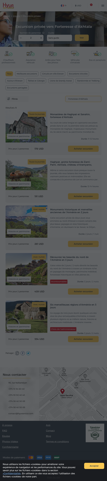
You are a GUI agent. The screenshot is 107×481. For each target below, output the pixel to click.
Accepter (94, 466)
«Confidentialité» (12, 473)
